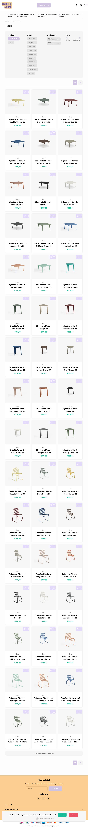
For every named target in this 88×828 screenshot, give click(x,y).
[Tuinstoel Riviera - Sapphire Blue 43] (44, 515)
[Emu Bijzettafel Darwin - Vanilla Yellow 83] (17, 102)
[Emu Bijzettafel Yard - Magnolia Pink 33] (17, 391)
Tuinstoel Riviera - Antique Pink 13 (70, 658)
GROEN (32, 70)
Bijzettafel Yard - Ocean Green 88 (70, 286)
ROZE (32, 47)
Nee (73, 815)
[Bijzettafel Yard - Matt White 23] (17, 432)
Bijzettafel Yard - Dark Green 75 (17, 327)
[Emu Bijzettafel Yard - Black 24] (70, 391)
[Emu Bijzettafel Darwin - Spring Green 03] (44, 267)
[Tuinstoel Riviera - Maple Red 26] (70, 556)
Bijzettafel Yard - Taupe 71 (44, 327)
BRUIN (32, 43)
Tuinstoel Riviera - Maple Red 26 (70, 575)
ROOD (32, 39)
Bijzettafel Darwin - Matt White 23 (70, 203)
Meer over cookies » (47, 819)
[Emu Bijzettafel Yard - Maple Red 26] (44, 391)
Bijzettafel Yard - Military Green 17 (70, 451)
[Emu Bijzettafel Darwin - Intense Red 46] (70, 102)
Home (7, 21)
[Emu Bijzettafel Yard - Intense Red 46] (70, 308)
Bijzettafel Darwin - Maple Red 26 (17, 203)
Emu (19, 21)
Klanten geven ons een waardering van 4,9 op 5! (69, 15)
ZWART (32, 50)
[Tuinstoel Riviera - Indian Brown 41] (70, 515)
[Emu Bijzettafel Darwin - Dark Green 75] (44, 102)
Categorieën (43, 5)
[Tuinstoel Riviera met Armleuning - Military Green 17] (17, 721)
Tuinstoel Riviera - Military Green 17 (17, 658)
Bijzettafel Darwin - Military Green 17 (44, 244)
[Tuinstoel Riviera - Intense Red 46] (17, 515)
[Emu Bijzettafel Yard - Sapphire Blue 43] (17, 350)
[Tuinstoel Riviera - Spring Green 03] (17, 680)
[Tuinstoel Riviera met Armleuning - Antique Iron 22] (44, 721)
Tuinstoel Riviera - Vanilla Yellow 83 (17, 492)
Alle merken (14, 39)
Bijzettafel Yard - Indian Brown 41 (44, 368)
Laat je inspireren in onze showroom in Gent (25, 15)
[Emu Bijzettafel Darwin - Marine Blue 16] (70, 226)
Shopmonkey (56, 826)
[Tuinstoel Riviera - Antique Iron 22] (70, 597)
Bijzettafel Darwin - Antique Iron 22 (17, 244)
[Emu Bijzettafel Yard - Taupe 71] (44, 308)
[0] (85, 5)
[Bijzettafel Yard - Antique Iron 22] (44, 432)
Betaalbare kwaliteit (12, 15)
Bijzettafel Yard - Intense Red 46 (70, 327)
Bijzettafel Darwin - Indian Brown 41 (44, 162)
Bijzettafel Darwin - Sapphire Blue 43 (17, 162)
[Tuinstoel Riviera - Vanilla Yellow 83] (17, 474)
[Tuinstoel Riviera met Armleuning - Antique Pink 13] (44, 680)
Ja (62, 815)
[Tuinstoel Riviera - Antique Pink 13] (70, 639)
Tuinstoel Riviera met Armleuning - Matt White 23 (70, 740)
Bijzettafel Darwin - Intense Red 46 (70, 121)
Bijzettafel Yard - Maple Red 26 (44, 410)
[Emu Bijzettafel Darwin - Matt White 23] (70, 184)
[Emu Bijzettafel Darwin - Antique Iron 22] (17, 226)
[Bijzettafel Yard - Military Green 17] (70, 432)
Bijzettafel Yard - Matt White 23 (17, 451)
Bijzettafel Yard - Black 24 (70, 410)
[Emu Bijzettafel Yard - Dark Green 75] (17, 308)
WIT (31, 73)
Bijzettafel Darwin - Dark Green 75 (44, 121)
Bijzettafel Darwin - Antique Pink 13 (17, 286)
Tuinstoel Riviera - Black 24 (17, 616)
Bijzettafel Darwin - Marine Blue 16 (70, 244)
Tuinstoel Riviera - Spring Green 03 (17, 699)
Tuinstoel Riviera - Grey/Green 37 (17, 575)
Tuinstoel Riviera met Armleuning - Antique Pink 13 (44, 699)
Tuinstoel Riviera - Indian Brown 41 (70, 534)
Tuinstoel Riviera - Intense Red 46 (17, 534)
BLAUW (32, 54)
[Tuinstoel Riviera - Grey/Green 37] (17, 556)
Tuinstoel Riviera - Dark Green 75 (44, 492)
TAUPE (32, 62)
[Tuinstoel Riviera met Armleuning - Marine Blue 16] (70, 680)
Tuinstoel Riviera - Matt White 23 (44, 616)
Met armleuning (53, 43)
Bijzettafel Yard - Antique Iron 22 (44, 451)
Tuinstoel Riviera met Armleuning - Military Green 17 (17, 740)
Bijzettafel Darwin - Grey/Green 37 (70, 162)
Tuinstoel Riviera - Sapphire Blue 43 (44, 534)
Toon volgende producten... (44, 753)
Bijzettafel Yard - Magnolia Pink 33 (17, 410)
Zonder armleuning (53, 39)
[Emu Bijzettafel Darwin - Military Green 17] (44, 226)
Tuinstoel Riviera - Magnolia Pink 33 (44, 575)
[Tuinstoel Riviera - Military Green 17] (17, 639)
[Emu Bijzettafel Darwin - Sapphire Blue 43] (17, 143)
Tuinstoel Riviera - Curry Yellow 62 (70, 492)
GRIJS (32, 66)
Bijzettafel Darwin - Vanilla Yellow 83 (17, 121)
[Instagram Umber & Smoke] (43, 798)
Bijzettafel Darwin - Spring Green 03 (44, 286)
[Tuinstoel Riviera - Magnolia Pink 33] (44, 556)
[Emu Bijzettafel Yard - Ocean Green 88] (70, 267)
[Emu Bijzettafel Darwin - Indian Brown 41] (44, 143)
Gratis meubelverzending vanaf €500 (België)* (47, 15)
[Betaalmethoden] (21, 822)
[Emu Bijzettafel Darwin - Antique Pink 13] (17, 267)
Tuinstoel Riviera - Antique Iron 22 (70, 616)
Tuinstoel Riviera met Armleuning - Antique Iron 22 (44, 740)
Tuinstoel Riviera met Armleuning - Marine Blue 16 (70, 699)
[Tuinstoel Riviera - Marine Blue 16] (44, 639)
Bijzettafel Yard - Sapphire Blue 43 (17, 368)
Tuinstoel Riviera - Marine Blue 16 (44, 658)
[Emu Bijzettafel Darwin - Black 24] (44, 184)
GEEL (32, 58)
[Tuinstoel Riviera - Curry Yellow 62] (70, 474)
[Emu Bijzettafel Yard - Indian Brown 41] (44, 350)
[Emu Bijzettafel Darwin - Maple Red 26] (17, 184)
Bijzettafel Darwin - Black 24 (44, 203)
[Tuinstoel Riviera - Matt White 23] (44, 597)
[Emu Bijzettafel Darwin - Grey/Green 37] (70, 143)
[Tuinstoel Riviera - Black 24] (17, 597)
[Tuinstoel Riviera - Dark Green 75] (44, 474)
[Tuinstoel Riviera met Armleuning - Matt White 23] (70, 721)
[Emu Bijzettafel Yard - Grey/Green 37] (70, 350)
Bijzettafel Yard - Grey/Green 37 (70, 368)
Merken (13, 21)
